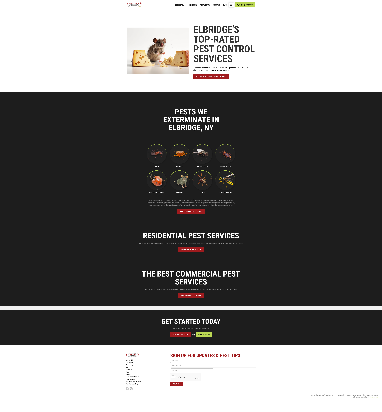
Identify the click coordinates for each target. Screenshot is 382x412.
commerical (192, 5)
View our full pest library (191, 211)
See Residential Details (191, 249)
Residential (179, 5)
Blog (225, 5)
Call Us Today (204, 335)
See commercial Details (191, 296)
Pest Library (205, 5)
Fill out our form (180, 335)
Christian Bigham (374, 397)
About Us (216, 5)
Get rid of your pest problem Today (211, 77)
